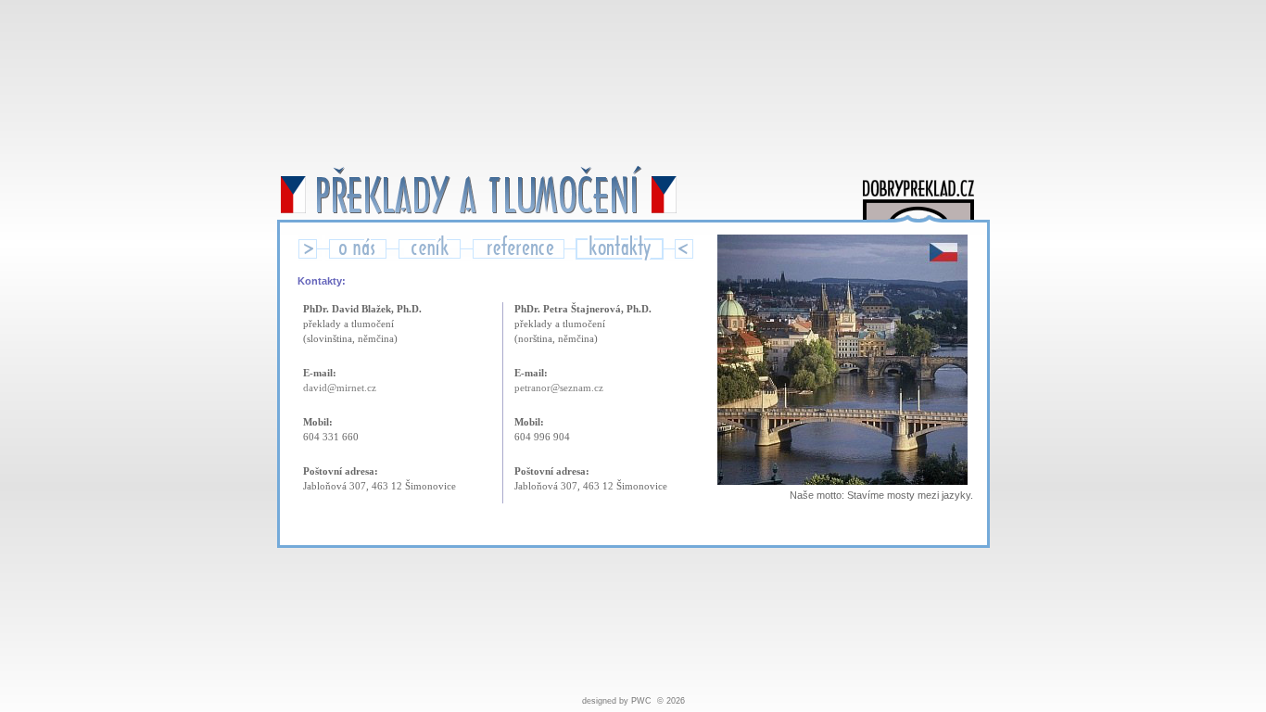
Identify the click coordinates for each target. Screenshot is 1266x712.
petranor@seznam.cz (558, 388)
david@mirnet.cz (339, 388)
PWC (641, 701)
